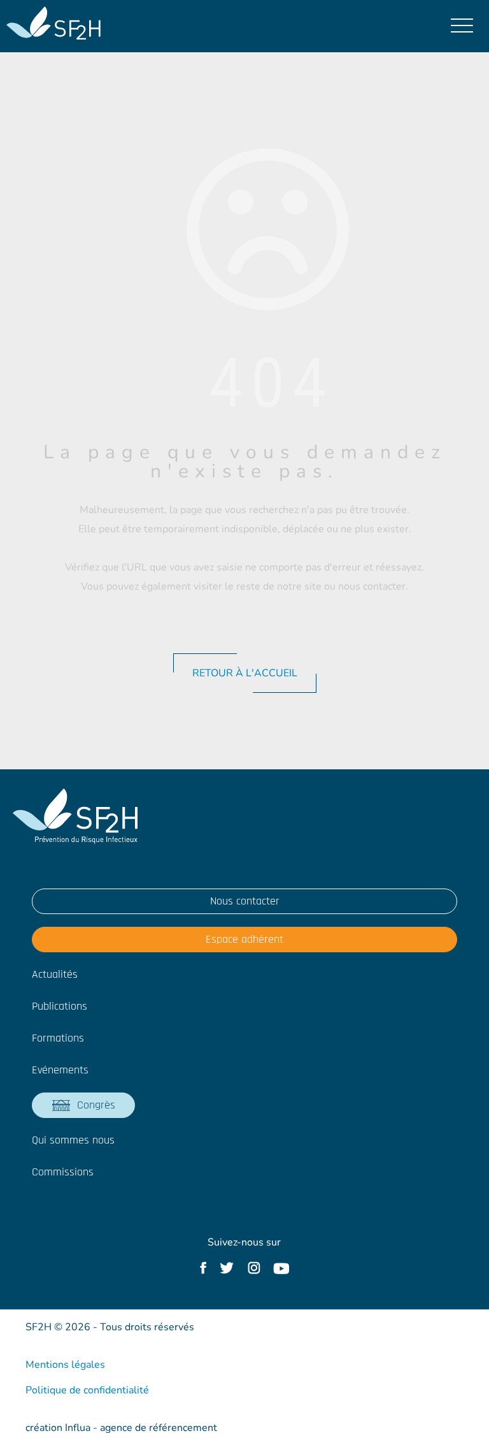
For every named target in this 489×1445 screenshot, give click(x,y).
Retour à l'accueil (244, 673)
